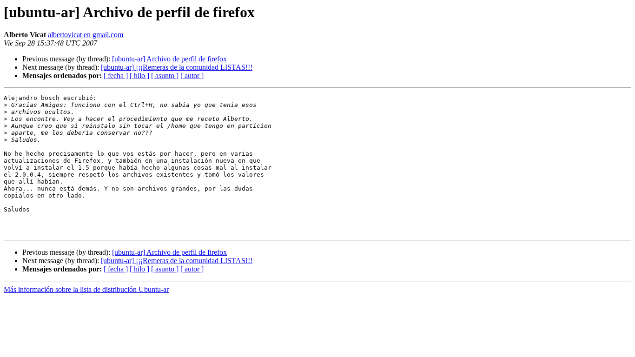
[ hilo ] (139, 75)
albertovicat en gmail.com (85, 35)
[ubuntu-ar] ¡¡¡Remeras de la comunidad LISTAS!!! (176, 67)
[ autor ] (192, 75)
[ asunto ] (165, 75)
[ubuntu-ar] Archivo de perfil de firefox (169, 59)
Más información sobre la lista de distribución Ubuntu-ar (86, 289)
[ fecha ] (116, 75)
